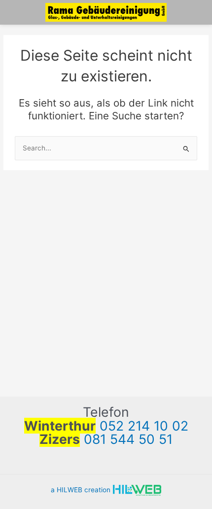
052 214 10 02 (144, 426)
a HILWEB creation (81, 490)
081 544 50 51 (128, 439)
